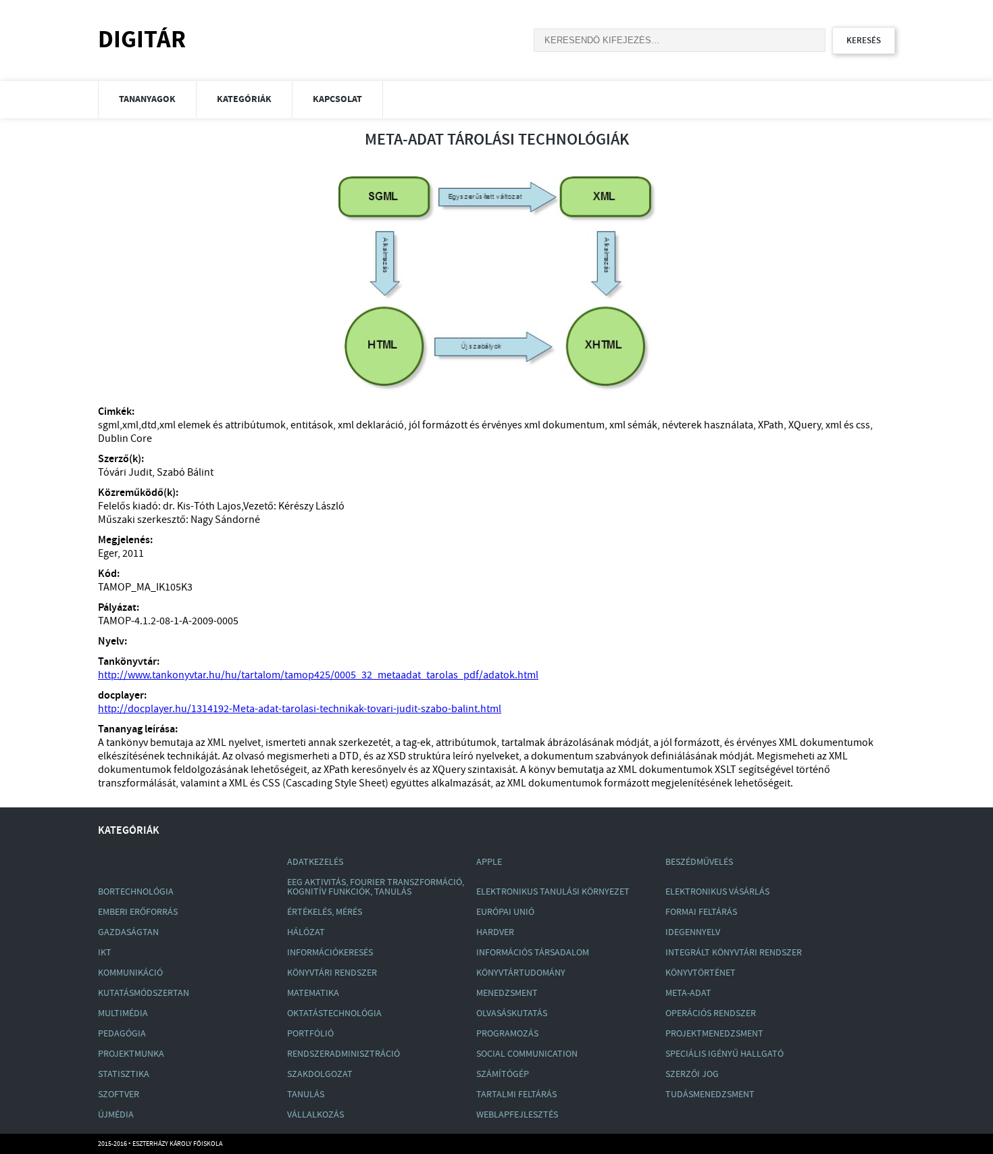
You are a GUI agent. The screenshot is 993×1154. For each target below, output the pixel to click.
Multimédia (123, 1013)
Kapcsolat (337, 99)
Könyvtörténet (700, 973)
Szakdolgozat (320, 1074)
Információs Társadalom (532, 953)
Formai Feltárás (701, 912)
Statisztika (123, 1074)
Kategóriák (244, 99)
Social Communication (527, 1054)
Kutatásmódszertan (143, 993)
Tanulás (305, 1094)
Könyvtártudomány (520, 973)
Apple (489, 862)
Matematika (313, 993)
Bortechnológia (136, 892)
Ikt (104, 953)
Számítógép (502, 1074)
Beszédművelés (699, 862)
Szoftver (118, 1094)
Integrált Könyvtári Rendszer (733, 953)
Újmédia (116, 1115)
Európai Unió (505, 912)
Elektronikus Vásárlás (717, 892)
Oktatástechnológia (334, 1013)
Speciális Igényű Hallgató (724, 1054)
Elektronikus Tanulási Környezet (553, 892)
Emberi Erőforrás (138, 912)
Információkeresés (330, 953)
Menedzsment (507, 993)
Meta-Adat (688, 993)
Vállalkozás (315, 1115)
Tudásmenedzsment (710, 1094)
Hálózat (306, 932)
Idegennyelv (692, 932)
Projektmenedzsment (714, 1034)
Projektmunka (131, 1054)
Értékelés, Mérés (324, 912)
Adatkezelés (315, 862)
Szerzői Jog (692, 1074)
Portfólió (310, 1034)
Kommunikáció (130, 973)
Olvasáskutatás (511, 1013)
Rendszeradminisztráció (343, 1054)
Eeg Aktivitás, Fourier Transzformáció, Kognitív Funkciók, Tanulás (375, 887)
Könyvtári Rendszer (332, 973)
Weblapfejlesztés (517, 1115)
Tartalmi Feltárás (516, 1094)
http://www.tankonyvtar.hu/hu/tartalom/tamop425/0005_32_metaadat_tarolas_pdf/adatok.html (318, 675)
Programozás (507, 1034)
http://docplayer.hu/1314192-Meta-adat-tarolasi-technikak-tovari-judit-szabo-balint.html (299, 709)
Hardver (495, 932)
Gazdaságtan (128, 932)
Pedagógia (122, 1034)
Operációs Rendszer (710, 1013)
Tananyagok (147, 99)
